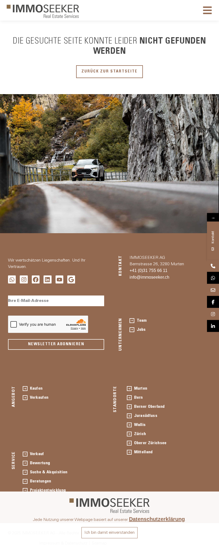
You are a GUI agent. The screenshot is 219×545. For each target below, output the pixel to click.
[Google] (71, 279)
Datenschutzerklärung (157, 519)
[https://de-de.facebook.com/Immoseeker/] (213, 302)
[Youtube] (59, 279)
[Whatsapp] (12, 279)
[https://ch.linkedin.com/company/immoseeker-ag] (213, 326)
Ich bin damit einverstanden (109, 533)
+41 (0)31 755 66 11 (148, 270)
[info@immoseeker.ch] (213, 290)
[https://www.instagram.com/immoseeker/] (213, 314)
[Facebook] (36, 279)
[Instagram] (24, 279)
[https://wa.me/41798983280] (213, 278)
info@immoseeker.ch (149, 277)
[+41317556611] (213, 266)
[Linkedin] (47, 279)
